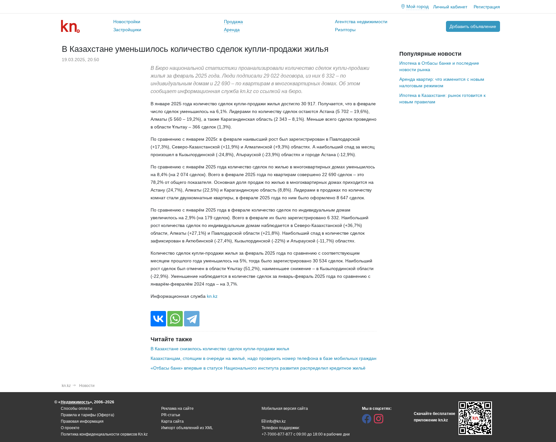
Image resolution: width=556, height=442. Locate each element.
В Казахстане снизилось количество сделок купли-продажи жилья (220, 348)
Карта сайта (172, 421)
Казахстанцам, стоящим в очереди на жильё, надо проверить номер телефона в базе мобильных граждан (263, 358)
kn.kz (212, 296)
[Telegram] (191, 318)
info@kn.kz (276, 421)
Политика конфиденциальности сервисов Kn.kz (104, 434)
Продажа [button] (233, 21)
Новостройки (126, 21)
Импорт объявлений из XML (187, 428)
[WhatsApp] (175, 318)
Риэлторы (345, 29)
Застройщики (127, 29)
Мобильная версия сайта (285, 408)
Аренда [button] (232, 29)
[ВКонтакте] (158, 318)
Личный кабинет (450, 6)
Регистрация (487, 6)
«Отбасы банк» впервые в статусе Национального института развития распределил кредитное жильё (258, 368)
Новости (87, 385)
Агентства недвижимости (361, 21)
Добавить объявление (472, 26)
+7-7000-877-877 (277, 434)
